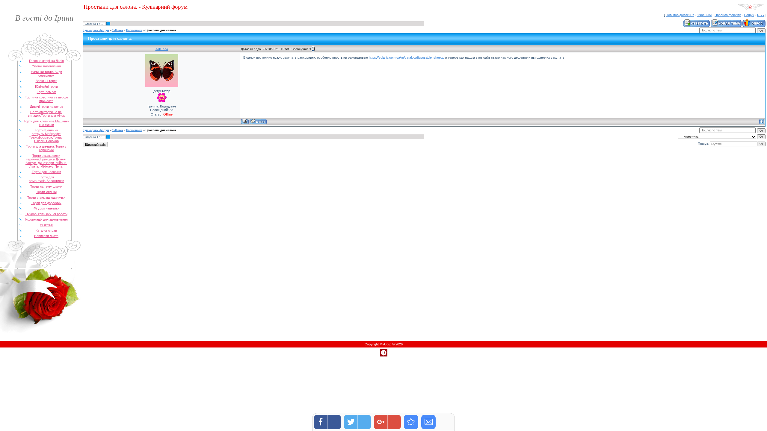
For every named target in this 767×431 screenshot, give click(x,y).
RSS (760, 15)
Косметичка (134, 30)
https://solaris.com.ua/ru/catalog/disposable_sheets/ (406, 57)
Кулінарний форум (96, 30)
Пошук (749, 15)
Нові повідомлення (680, 15)
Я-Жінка (117, 30)
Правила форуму (728, 15)
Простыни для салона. (161, 30)
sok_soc (161, 49)
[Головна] (750, 8)
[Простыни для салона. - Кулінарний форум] (411, 422)
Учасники (704, 15)
